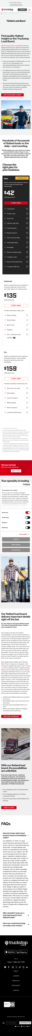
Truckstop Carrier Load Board (13, 45)
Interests (2, 1019)
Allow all (16, 539)
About (16, 971)
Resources (16, 985)
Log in (22, 9)
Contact (16, 990)
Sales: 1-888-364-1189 (16, 962)
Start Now (16, 203)
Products (16, 981)
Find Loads (16, 470)
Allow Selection (16, 544)
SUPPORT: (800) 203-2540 (16, 5)
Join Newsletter (25, 1022)
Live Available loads (15, 2)
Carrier (18, 1026)
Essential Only (16, 550)
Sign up (16, 958)
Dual (29, 1026)
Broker (24, 1026)
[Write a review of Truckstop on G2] (9, 1004)
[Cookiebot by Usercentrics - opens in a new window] (23, 485)
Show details (23, 534)
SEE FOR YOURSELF (11, 716)
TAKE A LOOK (9, 807)
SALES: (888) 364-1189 (16, 4)
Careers (16, 976)
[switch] (27, 517)
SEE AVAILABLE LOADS (12, 95)
